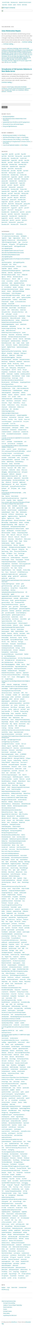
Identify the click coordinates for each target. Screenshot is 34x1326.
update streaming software (8, 1197)
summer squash (5, 1120)
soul (19, 1085)
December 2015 (13, 216)
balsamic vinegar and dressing (9, 328)
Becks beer (26, 334)
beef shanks (27, 338)
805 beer (9, 276)
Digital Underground (6, 484)
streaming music (5, 1116)
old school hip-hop (6, 882)
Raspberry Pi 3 (5, 958)
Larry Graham (19, 734)
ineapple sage (16, 684)
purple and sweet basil (14, 942)
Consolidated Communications (14, 433)
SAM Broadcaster (6, 1006)
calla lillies (4, 394)
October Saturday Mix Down (8, 880)
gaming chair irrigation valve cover (10, 574)
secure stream (5, 1038)
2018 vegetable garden (7, 246)
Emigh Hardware (13, 522)
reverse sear (23, 979)
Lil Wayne (28, 758)
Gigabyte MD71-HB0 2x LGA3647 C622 (11, 596)
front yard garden (6, 565)
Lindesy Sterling (17, 760)
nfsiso (9, 869)
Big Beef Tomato (11, 347)
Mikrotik (3, 816)
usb (10, 1201)
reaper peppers (16, 963)
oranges (16, 892)
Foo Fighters (9, 553)
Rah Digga (11, 950)
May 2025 (4, 162)
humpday (4, 670)
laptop (10, 732)
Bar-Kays (20, 328)
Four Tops (10, 555)
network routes (5, 867)
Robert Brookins (18, 983)
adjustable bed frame (19, 283)
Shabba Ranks (5, 1050)
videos (3, 1213)
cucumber (4, 457)
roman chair (14, 994)
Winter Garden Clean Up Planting (20, 1246)
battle (28, 328)
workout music (5, 1255)
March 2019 (23, 197)
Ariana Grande (5, 301)
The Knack (19, 1158)
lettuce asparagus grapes (8, 754)
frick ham (27, 559)
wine (10, 1246)
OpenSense (4, 890)
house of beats (13, 652)
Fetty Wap (18, 543)
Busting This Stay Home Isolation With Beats (12, 386)
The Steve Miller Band (7, 1162)
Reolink (3, 979)
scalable (22, 1022)
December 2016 (5, 212)
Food (15, 553)
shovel (22, 1054)
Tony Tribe (11, 1178)
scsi (10, 62)
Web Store (24, 4)
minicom (9, 820)
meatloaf (24, 791)
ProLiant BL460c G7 (15, 938)
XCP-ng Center (5, 1257)
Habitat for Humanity (6, 625)
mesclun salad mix (22, 799)
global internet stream (7, 598)
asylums (3, 310)
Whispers (4, 1234)
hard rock (13, 629)
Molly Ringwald (5, 830)
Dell (20, 476)
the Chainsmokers (14, 1154)
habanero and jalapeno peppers (9, 623)
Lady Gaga (10, 728)
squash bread (12, 1098)
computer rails (24, 431)
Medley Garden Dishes (16, 793)
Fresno (12, 559)
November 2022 (14, 174)
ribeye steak (4, 981)
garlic (22, 583)
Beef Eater (4, 336)
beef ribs (15, 338)
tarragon (26, 1143)
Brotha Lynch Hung (6, 378)
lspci (7, 772)
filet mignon (4, 547)
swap (24, 1125)
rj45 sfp (7, 983)
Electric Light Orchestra (7, 520)
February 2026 (18, 156)
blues (3, 367)
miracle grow (14, 822)
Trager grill (16, 1184)
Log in (8, 1287)
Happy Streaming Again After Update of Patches (13, 627)
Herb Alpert (22, 633)
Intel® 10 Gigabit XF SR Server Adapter (18, 688)
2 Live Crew (25, 242)
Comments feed (22, 1287)
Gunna (21, 617)
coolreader (9, 441)
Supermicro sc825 (6, 1125)
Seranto (7, 1044)
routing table (13, 996)
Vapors (19, 1205)
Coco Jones (26, 421)
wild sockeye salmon (24, 1236)
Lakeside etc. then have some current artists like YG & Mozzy (16, 730)
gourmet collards (6, 602)
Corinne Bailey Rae (18, 441)
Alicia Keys (20, 287)
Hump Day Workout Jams (20, 668)
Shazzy (26, 1050)
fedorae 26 (4, 541)
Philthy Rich (25, 911)
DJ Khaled (4, 488)
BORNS (3, 374)
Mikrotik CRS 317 (11, 816)
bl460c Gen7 (12, 355)
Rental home (10, 977)
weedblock (4, 1230)
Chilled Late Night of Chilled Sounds (10, 413)
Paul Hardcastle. (5, 907)
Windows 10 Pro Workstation (16, 1240)
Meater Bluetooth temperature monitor (11, 791)
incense (3, 684)
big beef (4, 347)
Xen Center (27, 1257)
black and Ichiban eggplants (8, 357)
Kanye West (18, 713)
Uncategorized (11, 1195)
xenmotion (4, 1259)
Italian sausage (5, 697)
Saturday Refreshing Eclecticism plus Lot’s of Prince (14, 1020)
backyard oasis (24, 320)
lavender (18, 743)
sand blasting (27, 1008)
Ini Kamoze (24, 684)
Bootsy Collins (25, 371)
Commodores (13, 429)
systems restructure (17, 1141)
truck (22, 1189)
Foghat (3, 553)
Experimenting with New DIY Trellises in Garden (13, 528)
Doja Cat (8, 496)
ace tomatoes (10, 281)
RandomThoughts (25, 954)
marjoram (4, 783)
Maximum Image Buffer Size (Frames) (20, 787)
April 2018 (4, 203)
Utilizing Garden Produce (7, 1203)
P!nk (13, 898)
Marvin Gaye (15, 785)
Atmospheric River (6, 312)
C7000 (13, 388)
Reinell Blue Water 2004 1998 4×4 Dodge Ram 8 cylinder (15, 971)
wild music (4, 1236)
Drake (14, 500)
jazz (12, 705)
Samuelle (10, 1008)
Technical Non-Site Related (21, 59)
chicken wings (5, 409)
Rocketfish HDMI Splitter (7, 989)
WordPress (4, 1251)
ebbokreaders (23, 512)
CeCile (18, 396)
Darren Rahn (17, 463)
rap (2, 956)
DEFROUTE (11, 474)
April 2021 (22, 185)
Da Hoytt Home (5, 2)
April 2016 (10, 214)
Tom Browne (20, 1172)
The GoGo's (13, 1158)
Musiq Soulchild (5, 859)
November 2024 (22, 164)
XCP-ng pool (13, 1257)
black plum (15, 359)
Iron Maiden (8, 694)
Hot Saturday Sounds (7, 650)
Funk (14, 570)
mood (13, 836)
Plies (7, 921)
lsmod (3, 772)
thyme (29, 1168)
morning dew (5, 839)
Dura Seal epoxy (23, 506)
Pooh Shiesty (22, 923)
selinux (28, 1042)
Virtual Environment (6, 1215)
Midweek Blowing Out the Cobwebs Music (11, 810)
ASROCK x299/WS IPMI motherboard (10, 305)
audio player (9, 314)
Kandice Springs (5, 713)
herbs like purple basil (7, 635)
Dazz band (10, 467)
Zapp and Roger (13, 1273)
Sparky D (18, 1089)
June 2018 (17, 201)
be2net (24, 332)
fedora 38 (23, 537)
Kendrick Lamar (5, 719)
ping (12, 915)
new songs (4, 869)
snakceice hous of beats (13, 1073)
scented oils (16, 1025)
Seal (17, 1030)
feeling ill (11, 541)
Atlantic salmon (15, 310)
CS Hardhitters (25, 455)
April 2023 (25, 170)
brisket (28, 376)
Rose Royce (21, 994)
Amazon (9, 291)
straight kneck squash (7, 1114)
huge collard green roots (21, 666)
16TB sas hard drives (22, 240)
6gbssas (4, 276)
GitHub (27, 596)
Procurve (24, 936)
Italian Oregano (25, 694)
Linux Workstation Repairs (11, 31)
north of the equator (15, 874)
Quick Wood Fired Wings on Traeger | (12, 137)
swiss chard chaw (18, 1135)
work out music (21, 1251)
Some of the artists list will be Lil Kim (10, 1083)
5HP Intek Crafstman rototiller (9, 274)
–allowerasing (19, 234)
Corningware (20, 443)
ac (22, 278)
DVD (9, 508)
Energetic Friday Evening (7, 524)
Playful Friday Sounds (22, 917)
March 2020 (17, 193)
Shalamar (12, 1050)
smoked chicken (14, 1069)
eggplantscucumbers (13, 516)
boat (7, 367)
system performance (6, 1137)
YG (29, 1269)
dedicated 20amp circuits (14, 472)
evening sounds (5, 526)
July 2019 (4, 197)
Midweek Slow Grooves (7, 812)
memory (13, 795)
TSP (2, 1191)
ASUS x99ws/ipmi (22, 307)
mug (18, 845)
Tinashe (9, 1172)
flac (27, 549)
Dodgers (24, 488)
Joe (27, 705)
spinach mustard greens (7, 1094)
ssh (6, 1100)
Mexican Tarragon (18, 801)
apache (28, 295)
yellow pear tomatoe (21, 1267)
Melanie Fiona (27, 793)
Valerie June (13, 1205)
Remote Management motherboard (18, 975)
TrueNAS (27, 1189)
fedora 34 (10, 537)
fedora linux (11, 539)
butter (25, 386)
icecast (13, 676)
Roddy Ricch (13, 991)
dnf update (13, 488)
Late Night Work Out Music (8, 743)
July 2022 (21, 177)
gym (29, 619)
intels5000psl (5, 688)
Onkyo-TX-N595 (16, 888)
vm (2, 1220)
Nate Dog (20, 861)
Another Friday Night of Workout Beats (11, 295)
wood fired (12, 1249)
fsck (12, 568)
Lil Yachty (4, 760)
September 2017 (5, 207)
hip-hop (25, 637)
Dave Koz (4, 467)
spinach (27, 1092)
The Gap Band (5, 1158)
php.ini (3, 913)
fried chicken (15, 563)
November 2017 (14, 205)
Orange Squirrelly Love (7, 892)
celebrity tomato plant (7, 398)
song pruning (23, 1083)
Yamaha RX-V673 (25, 1261)
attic (26, 312)
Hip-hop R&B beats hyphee (16, 639)
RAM (23, 952)
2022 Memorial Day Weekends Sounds (11, 254)
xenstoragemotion (6, 1261)
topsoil (9, 1180)
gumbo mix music (6, 617)
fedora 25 (12, 534)
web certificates (8, 1226)
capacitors (16, 394)
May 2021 (16, 185)
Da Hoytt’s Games (7, 1311)
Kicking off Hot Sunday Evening (22, 719)
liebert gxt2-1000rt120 (7, 758)
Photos (19, 4)
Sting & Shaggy (26, 1110)
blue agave (4, 365)
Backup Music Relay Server (8, 320)
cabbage (26, 390)
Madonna (27, 777)
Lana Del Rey (5, 732)
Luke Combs (13, 772)
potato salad (12, 932)
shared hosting (19, 1050)
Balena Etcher (11, 50)
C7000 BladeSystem (17, 390)
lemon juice (11, 750)
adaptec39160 (23, 281)
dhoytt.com (8, 482)
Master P (4, 787)
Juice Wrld (23, 709)
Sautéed (17, 1022)
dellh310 (4, 478)
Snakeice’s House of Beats (25, 2)
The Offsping (16, 1160)
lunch (18, 772)
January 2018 (27, 203)
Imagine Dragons (9, 679)
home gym (20, 641)
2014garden (4, 244)
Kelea (10, 717)
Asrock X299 (11, 303)
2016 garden (12, 244)
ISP (19, 694)
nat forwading (13, 861)
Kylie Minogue (22, 725)
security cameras (14, 1038)
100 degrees (24, 236)
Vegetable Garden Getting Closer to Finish (11, 1209)
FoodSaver (4, 555)
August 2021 (22, 183)
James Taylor (22, 701)
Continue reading (9, 44)
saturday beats (5, 1016)
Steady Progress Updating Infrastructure (11, 1106)
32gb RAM (4, 268)
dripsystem (20, 500)
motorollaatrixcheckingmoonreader (17, 841)
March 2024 (10, 168)
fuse (3, 572)
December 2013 (5, 224)
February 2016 (24, 214)
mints (8, 822)
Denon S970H (25, 478)
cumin (18, 457)
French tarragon (5, 559)
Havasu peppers (5, 631)
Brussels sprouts (5, 382)
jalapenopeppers (6, 701)
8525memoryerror (6, 278)
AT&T (8, 310)
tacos (6, 1143)
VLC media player (25, 1218)
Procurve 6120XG (6, 938)
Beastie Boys (19, 334)
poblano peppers (6, 923)
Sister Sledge (12, 1058)
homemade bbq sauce (7, 645)
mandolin (15, 779)
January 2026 (27, 156)
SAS (7, 62)
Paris (23, 900)
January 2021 (20, 187)
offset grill (19, 880)
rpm (27, 996)
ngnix (18, 869)
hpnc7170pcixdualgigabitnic (8, 664)
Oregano (4, 894)
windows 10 (4, 1240)
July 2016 (22, 212)
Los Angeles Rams (6, 770)
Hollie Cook (14, 641)
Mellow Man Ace (5, 795)
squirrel (27, 1098)
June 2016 (28, 212)
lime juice (10, 760)
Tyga (3, 1195)
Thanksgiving (11, 1149)
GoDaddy (16, 598)
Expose (3, 530)
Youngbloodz (23, 1271)
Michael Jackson (16, 803)
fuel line (20, 568)
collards (22, 427)
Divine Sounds (5, 486)
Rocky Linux (17, 989)
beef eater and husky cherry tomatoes (17, 336)
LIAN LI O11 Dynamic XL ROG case (21, 54)
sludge (3, 1065)
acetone (16, 281)
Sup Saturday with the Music (15, 1123)
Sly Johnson (13, 1065)
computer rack (16, 431)
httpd (28, 664)
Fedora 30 (25, 534)
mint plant (27, 820)
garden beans (24, 576)
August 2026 (4, 154)
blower (22, 363)
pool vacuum (26, 925)
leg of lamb (15, 746)
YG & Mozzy (4, 1271)
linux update (23, 764)
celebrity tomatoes (18, 398)
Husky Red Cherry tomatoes (8, 672)
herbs (28, 633)
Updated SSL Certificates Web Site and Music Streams (14, 1199)
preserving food (5, 936)
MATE (8, 787)
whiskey (25, 1232)
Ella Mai (28, 520)
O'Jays (25, 878)
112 (28, 238)
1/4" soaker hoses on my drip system (10, 236)
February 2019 (5, 199)
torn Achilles (15, 1180)
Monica (23, 834)
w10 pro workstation (6, 1222)
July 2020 (21, 191)
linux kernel (4, 764)
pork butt (4, 929)
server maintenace (25, 1046)
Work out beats (12, 1251)
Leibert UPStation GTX (7, 748)
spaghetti (12, 1089)
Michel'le (4, 805)
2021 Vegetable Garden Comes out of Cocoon (12, 250)
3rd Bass (16, 268)
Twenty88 (25, 1193)
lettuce (19, 752)
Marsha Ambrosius (6, 785)
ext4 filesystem (10, 530)
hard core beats (5, 629)
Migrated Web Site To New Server (9, 814)
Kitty (11, 723)
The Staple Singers (25, 1160)
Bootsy (19, 371)
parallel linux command (7, 900)
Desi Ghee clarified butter (19, 480)
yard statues (16, 1263)
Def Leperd (24, 472)
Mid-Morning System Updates (20, 805)
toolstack (4, 1180)
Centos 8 (24, 400)
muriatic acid (5, 847)
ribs (10, 981)
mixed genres (5, 824)
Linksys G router (15, 762)
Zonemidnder (13, 1275)
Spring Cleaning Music (20, 1094)
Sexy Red (15, 1048)
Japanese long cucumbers (16, 703)
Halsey (21, 625)
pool (9, 925)
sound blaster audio (6, 1087)
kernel (12, 719)
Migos (15, 812)
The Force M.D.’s (16, 1156)
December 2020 (5, 189)
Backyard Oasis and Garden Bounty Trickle (12, 322)
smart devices (5, 1067)
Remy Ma (4, 977)
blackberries (12, 361)
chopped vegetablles (22, 415)
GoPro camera (5, 600)
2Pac (10, 264)
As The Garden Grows (20, 301)
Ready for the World (6, 963)
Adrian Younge (5, 285)
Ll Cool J (24, 766)
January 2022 (5, 181)
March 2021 (4, 187)
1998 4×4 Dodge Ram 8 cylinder (9, 242)
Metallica (10, 801)
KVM (16, 725)
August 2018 (4, 201)
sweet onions (21, 1127)
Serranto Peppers (15, 1046)
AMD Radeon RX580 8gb (12, 48)
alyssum (3, 291)
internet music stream (7, 692)
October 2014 (5, 220)
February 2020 (24, 193)
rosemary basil (5, 996)
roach (11, 983)
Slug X (7, 1065)
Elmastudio (28, 1322)
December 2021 (13, 181)
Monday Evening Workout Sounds (9, 832)
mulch (21, 845)
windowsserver (26, 1244)
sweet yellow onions (25, 1131)
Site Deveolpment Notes (23, 1058)
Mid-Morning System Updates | (10, 135)
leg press (22, 746)
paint (16, 898)
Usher (24, 1201)
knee (28, 723)
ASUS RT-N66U (12, 307)
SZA (24, 1141)
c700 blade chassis (6, 388)
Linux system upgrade (14, 764)
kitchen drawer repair (25, 721)
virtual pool (15, 1215)
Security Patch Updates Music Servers (10, 1040)
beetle (18, 343)
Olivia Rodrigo (25, 882)
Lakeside (17, 728)
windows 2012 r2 (6, 1242)
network (4, 865)
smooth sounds (21, 1071)
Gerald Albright (5, 590)
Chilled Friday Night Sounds (8, 411)
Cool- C (3, 441)
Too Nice (18, 1178)
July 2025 (21, 160)
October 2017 (23, 205)
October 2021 (5, 183)
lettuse (16, 754)
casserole (4, 396)
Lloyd (29, 766)
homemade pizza (18, 645)
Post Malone (5, 932)
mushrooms (12, 847)
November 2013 (14, 224)
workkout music (25, 1253)
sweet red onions (6, 1131)
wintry (3, 1249)
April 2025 (10, 162)
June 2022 (26, 177)
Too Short (24, 1178)
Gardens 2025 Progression (8, 583)
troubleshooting (15, 1189)
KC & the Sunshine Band (7, 715)
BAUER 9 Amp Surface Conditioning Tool (11, 332)
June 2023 (13, 170)
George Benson (5, 588)
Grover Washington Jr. (21, 612)
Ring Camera (27, 981)
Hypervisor (18, 672)
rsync (3, 998)
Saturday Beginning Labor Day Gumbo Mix (20, 1016)
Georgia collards (23, 588)
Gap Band (4, 576)
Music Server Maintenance (23, 849)
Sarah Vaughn (20, 1010)
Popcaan (21, 927)
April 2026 (4, 156)
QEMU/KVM (4, 946)
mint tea (3, 822)
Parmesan (10, 903)
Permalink (14, 62)
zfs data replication (26, 1273)
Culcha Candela (11, 457)
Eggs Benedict (22, 516)
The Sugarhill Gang (18, 1162)
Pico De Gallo (21, 913)
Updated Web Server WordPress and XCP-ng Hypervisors (16, 122)
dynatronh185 (20, 508)
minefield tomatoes (24, 818)
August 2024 (22, 166)
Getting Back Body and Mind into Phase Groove (13, 592)
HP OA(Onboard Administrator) (9, 658)
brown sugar (15, 378)
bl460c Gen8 (20, 355)
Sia (2, 1056)
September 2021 (14, 183)
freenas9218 (25, 557)
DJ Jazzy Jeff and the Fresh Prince (17, 486)
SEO (3, 1044)
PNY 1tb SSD (10, 56)
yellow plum (4, 1269)
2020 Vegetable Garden (19, 246)
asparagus (4, 303)
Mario (28, 781)
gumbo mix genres (6, 614)
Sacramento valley (25, 1002)
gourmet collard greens (20, 600)
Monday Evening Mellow (8, 116)
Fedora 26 (19, 534)
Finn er (29, 547)
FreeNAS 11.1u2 (5, 557)
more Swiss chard (21, 836)
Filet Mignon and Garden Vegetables (17, 547)
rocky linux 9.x (5, 991)
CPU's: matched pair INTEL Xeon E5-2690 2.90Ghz (13, 451)
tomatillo (12, 1174)
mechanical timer (6, 793)
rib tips (29, 979)
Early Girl (4, 510)
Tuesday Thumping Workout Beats (13, 1191)
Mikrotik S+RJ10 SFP (6, 818)
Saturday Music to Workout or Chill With (11, 1018)
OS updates (15, 896)
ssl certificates (22, 1100)
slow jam (18, 1061)
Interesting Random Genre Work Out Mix (11, 690)
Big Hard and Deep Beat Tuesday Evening (11, 351)
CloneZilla (6, 90)
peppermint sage (17, 911)
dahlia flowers (10, 461)
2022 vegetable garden (7, 256)
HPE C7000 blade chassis (7, 662)
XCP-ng (29, 1255)
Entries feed (14, 1287)
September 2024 (14, 166)
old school (25, 880)
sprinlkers (25, 1096)
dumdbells (14, 506)
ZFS (19, 1273)
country (3, 449)
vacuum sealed (5, 1205)
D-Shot (23, 459)
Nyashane (19, 878)
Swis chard (19, 1133)
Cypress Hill (17, 459)
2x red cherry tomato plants (8, 266)
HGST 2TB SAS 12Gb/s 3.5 (13, 53)
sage (7, 1004)
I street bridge (25, 674)
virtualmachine (5, 1218)
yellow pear (15, 1265)
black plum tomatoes (25, 359)
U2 (6, 1195)
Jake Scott (16, 699)
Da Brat (3, 461)
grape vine (22, 604)
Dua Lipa (4, 506)
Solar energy (16, 1081)
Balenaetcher (13, 326)
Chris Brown (4, 417)
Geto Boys (12, 590)
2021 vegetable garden (7, 248)
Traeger (3, 1184)
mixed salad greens (6, 826)
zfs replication (5, 1275)
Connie (3, 433)
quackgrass (11, 946)
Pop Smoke (14, 927)
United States (20, 1195)
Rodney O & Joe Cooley (22, 991)
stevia (19, 1110)
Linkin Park (25, 760)
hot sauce (15, 650)
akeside (15, 287)
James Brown (14, 701)
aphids (18, 297)
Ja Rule (12, 697)
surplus (20, 1125)
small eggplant (21, 1065)
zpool (27, 1275)
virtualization (21, 90)
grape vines (4, 606)
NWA (14, 878)
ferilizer (25, 541)
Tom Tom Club (5, 1174)
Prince (19, 936)
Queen (17, 946)
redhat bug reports (6, 969)
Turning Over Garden (7, 1193)
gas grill (23, 586)
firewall (8, 549)
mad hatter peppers (6, 777)
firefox (3, 549)
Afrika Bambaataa (14, 285)
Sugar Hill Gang (19, 1116)
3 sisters (25, 266)
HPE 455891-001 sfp (21, 660)
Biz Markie (9, 353)
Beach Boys (4, 334)
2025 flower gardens (6, 262)
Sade (3, 1004)
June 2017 (26, 207)
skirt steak (4, 1061)
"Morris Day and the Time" (8, 234)
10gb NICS (4, 238)
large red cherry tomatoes (8, 734)
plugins (11, 921)
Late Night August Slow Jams (14, 739)
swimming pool (11, 1133)
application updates (6, 299)
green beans (5, 608)
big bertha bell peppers (22, 347)
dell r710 (25, 476)
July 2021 (4, 185)
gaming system (22, 574)
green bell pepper (13, 608)
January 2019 (13, 199)
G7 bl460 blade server (23, 572)
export (27, 528)
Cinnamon (4, 419)
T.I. (2, 1143)
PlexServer (25, 919)
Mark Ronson (20, 783)
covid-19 (9, 449)
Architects (15, 299)
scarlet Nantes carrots (7, 1025)
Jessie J (16, 705)
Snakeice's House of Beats (21, 1079)
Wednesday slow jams (17, 1228)
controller (4, 436)
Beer (14, 343)
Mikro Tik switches (23, 814)
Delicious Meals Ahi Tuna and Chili (10, 476)
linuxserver (14, 766)
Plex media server (11, 919)
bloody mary (16, 363)
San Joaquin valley (18, 1008)
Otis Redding (23, 896)
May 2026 (23, 154)
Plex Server (19, 919)
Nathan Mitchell (5, 863)
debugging (4, 472)
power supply (26, 932)
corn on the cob (11, 443)
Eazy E (13, 512)
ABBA (19, 278)
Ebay (17, 512)
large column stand (18, 732)
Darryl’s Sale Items (7, 1307)
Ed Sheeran (11, 514)
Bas (24, 328)
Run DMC (19, 1000)
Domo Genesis (14, 496)
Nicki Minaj (4, 872)
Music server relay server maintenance (11, 851)
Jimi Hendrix (22, 705)
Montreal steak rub (6, 836)
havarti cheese (20, 629)
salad (11, 1004)
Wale (27, 1224)
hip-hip (20, 637)
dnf (8, 488)
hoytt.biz (26, 654)
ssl (9, 1100)
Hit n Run (4, 641)
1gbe (19, 242)
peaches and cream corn (7, 909)
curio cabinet (24, 457)
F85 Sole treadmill (6, 532)
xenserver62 (27, 88)
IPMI (22, 692)
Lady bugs (4, 728)
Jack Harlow (18, 697)
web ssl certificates (6, 1228)
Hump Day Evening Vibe (7, 668)
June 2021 (10, 185)
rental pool (17, 977)
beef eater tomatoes (6, 338)
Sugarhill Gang (24, 1118)
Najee (7, 861)
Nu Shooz (24, 874)
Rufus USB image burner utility (21, 56)
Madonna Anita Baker (7, 779)
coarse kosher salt (17, 421)
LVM (5, 62)
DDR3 (19, 467)
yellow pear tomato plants (8, 1267)
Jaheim (10, 699)
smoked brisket (5, 1069)
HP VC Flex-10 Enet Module (24, 658)
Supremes (14, 1125)
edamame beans (19, 514)
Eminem (21, 522)
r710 (27, 948)
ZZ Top (14, 1277)
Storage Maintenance (15, 1112)
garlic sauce (16, 586)
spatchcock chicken (6, 1092)
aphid (13, 297)
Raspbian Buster (22, 958)
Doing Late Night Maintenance (10, 126)
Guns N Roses (15, 619)
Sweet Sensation (15, 1131)
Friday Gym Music (22, 561)
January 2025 (5, 164)
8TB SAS (14, 278)
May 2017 (4, 210)
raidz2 (21, 950)
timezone (4, 1172)
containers (25, 433)
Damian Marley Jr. (19, 461)
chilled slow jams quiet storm (8, 415)
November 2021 (22, 181)
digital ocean (22, 482)
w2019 (12, 1224)
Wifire (27, 1234)
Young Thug (16, 1271)
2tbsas (14, 264)
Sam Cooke (24, 1006)
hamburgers (27, 625)
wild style (4, 1238)
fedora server (27, 539)
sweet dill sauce (12, 1127)
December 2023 (5, 170)
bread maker (10, 374)
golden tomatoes (24, 598)
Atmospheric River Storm (18, 312)
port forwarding (20, 929)
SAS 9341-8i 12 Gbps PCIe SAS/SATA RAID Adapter (16, 57)
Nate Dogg (26, 861)
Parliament (4, 903)
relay (3, 973)
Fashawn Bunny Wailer (22, 532)
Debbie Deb (12, 470)
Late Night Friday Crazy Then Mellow (10, 741)
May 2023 (19, 170)
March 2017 (10, 210)
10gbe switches (16, 238)
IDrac (28, 676)
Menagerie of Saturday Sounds (9, 799)
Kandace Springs (24, 711)
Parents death (17, 900)
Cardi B (29, 394)
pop (3, 927)
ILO (2, 679)
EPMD (16, 524)
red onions (25, 967)
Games (14, 4)
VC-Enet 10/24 (19, 1207)
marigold (14, 781)
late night (4, 739)
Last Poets (26, 734)
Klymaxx (15, 723)
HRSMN (18, 664)
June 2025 (26, 160)
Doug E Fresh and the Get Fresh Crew (10, 498)
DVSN (13, 508)
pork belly (27, 927)
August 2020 (14, 191)
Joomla (28, 707)
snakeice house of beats (7, 1075)
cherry (17, 405)
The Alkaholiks (5, 1154)
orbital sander (23, 892)
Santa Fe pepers (11, 1010)
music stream (23, 855)
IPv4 (26, 692)
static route (12, 1104)
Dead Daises (5, 470)
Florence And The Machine (20, 551)
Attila (3, 314)
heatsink (4, 633)
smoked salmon (23, 1069)
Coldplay (22, 425)
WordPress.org (5, 1289)
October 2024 (5, 166)
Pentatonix (8, 911)
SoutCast (19, 1087)
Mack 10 (24, 774)
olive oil (14, 882)
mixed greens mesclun (15, 824)
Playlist (3, 919)
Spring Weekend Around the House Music (11, 1096)
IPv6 (3, 694)
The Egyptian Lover (6, 1156)
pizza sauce (4, 917)
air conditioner (7, 287)
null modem (4, 876)
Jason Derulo (26, 703)
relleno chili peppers (10, 973)
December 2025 (5, 158)
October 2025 (23, 158)
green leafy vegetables (24, 608)
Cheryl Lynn (4, 407)
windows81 (19, 1244)
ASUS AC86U (5, 307)
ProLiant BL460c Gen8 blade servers (10, 940)
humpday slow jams (12, 670)
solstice (23, 1081)
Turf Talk (25, 1191)
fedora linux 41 (18, 539)
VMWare (26, 90)
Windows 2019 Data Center (8, 1244)
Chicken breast (12, 407)
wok (7, 1249)
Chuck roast (20, 417)
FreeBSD (21, 555)
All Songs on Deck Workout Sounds (10, 289)
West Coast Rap (25, 1230)
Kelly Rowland (16, 717)
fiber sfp (16, 545)
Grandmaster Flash (19, 602)
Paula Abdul (13, 907)
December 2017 (5, 205)
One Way (4, 888)
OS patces (19, 894)
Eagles (26, 508)
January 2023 (20, 172)
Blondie (9, 363)
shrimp (27, 1054)
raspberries (15, 956)
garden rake (4, 578)
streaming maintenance (18, 1114)
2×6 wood (18, 266)
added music (5, 283)
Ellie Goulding (5, 522)
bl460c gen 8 (5, 355)
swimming (4, 1133)
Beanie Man (11, 334)
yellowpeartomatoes (14, 1269)
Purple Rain (11, 944)
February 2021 (12, 187)
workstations (13, 1255)
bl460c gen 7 (24, 353)
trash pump (4, 1187)
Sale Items (4, 4)
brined (23, 376)
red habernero (21, 965)
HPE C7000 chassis (19, 662)
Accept (3, 281)
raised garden (17, 952)
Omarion (4, 884)
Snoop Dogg (5, 1081)
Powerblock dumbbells (7, 934)
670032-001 (24, 274)
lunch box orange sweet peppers (9, 774)
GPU (12, 602)
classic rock (27, 419)
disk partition (24, 484)
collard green (15, 427)
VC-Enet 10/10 (11, 1207)
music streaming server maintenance (19, 857)
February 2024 (18, 168)
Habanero (20, 621)
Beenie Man (25, 341)
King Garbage (5, 721)
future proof (13, 572)
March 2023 (4, 172)
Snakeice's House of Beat (7, 1079)
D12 (27, 459)
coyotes (14, 449)
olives (19, 882)
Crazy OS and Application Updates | (11, 145)
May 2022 (4, 179)
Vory (16, 1220)
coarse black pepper (6, 421)
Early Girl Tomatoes (12, 510)
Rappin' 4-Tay (8, 956)
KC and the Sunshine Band (20, 715)
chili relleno (16, 409)
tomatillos (18, 1174)
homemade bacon (21, 643)
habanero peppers (23, 623)
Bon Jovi (25, 369)
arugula (12, 301)
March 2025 (17, 162)
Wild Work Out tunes (12, 1238)
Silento (6, 1056)
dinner (17, 484)
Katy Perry (24, 713)
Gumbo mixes (15, 617)
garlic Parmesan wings (7, 586)
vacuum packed (18, 1203)
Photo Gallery (6, 1313)
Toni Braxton (5, 1178)
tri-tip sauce (27, 1187)
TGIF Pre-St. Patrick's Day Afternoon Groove (16, 1147)
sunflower (24, 1120)
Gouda (11, 600)
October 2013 (23, 224)
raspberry (22, 956)
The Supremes (5, 1164)
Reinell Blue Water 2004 (22, 969)
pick (15, 913)
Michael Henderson (6, 803)
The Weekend (13, 1164)
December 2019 (5, 195)
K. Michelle (16, 711)
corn (25, 441)
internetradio (16, 692)
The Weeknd (21, 1164)
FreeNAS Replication (15, 557)
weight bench (17, 1230)
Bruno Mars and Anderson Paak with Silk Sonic (12, 380)
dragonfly (9, 500)
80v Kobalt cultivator (18, 276)
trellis (10, 1187)
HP (2, 656)
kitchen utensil (5, 723)
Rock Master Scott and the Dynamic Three (11, 987)
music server (12, 849)
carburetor (23, 394)
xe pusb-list (20, 1257)
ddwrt (23, 467)
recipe (23, 963)
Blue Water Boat (19, 365)
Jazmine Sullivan (5, 705)
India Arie (9, 684)
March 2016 (17, 214)
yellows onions (23, 1269)
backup (23, 318)
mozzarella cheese (6, 845)
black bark (19, 357)
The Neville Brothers (6, 1160)
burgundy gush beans (25, 382)
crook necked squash (19, 453)
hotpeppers (22, 650)
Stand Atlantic (5, 1104)
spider (22, 1092)
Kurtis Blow (10, 725)
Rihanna (21, 981)
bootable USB (12, 371)
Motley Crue (4, 841)
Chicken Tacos (20, 407)
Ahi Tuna (29, 285)
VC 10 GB (4, 1207)
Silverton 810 (5, 1058)
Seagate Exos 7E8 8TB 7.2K (8, 1030)
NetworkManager (24, 867)
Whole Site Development (18, 88)
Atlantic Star (23, 310)
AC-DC (26, 278)
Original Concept (11, 894)
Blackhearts (19, 361)
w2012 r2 (20, 1222)
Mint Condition (19, 820)
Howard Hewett (19, 654)
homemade (13, 643)
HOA (8, 641)
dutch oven (4, 508)
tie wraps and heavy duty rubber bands (11, 1170)
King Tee (12, 721)
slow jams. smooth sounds (21, 1063)
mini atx (3, 820)
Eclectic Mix (4, 514)
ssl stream (14, 1102)
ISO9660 (15, 694)
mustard (13, 859)
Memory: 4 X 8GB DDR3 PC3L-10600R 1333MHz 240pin (14, 797)
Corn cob (4, 443)
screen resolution (25, 1025)
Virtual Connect (10, 1213)
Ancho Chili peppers (16, 293)
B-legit (28, 316)
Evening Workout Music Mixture (18, 526)
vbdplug (24, 1205)
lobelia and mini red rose (7, 768)
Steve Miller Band (12, 1110)
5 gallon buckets (26, 270)
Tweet (19, 1193)
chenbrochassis (11, 405)
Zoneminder (21, 1275)
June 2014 (18, 220)
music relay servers (21, 847)
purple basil (24, 942)
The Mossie (26, 1158)
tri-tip (21, 1187)
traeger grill (9, 1184)
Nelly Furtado (25, 863)
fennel (15, 541)
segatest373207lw (12, 1042)
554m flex (10, 272)
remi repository (20, 973)
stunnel (12, 1116)
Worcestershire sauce (22, 1249)
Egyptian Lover (10, 518)
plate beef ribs (12, 917)
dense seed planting (6, 480)
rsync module (9, 998)
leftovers (4, 746)
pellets (3, 911)
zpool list (4, 1277)
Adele (10, 283)
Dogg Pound (5, 490)
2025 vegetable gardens (18, 262)
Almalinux (27, 289)
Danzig (10, 463)
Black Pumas (5, 361)
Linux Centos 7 (24, 762)
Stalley (25, 1102)
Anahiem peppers (6, 293)
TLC (14, 1172)
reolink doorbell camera (12, 979)
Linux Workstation (6, 766)
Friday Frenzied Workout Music (9, 561)
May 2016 (4, 214)
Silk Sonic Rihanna (20, 1056)
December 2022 (5, 174)
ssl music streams (6, 1102)
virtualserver (4, 88)
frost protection (5, 568)
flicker (11, 551)
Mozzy (13, 845)
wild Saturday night (12, 1236)
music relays (4, 849)
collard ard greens (6, 427)
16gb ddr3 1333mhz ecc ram (8, 240)
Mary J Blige (22, 785)
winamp (27, 1238)
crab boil (28, 451)
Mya (17, 859)
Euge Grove (21, 524)
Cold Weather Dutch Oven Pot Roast (10, 425)
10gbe (9, 238)
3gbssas (10, 268)
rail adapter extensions (7, 952)
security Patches (24, 1040)
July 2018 (11, 201)
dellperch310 (17, 478)
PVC (22, 944)
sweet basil (4, 1127)
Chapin (10, 402)
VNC (12, 1220)
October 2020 (23, 189)
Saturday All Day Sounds (20, 1014)
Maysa (3, 789)
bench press (9, 345)
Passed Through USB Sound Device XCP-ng (12, 905)
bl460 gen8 (16, 353)
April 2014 (24, 220)
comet (26, 427)
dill (13, 484)
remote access (5, 975)
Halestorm (15, 625)
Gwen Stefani (23, 619)
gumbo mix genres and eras (18, 614)
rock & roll (4, 985)
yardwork (23, 1263)
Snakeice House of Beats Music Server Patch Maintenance (15, 1077)
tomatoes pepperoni (6, 1176)
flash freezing (5, 551)
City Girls (20, 419)
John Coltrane (14, 707)
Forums (10, 4)
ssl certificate (14, 1100)
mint (14, 820)
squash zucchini (20, 1098)
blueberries (27, 365)
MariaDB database (6, 781)
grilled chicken (26, 610)
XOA (13, 1261)
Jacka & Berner (25, 697)
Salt (15, 1004)
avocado (15, 314)
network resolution (22, 865)
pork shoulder (11, 929)
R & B (19, 948)
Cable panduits (15, 392)
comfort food (5, 429)
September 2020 (5, 191)
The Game (24, 1156)
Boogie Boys (5, 371)
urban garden (5, 1201)
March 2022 (17, 179)
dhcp (3, 482)
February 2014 (12, 222)
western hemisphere (6, 1232)
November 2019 (14, 195)
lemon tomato (5, 752)
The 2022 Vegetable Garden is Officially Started (13, 1151)
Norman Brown (5, 874)
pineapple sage (5, 915)
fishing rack (14, 549)
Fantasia (14, 532)
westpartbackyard (17, 1232)
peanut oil (17, 909)
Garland (18, 583)
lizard (19, 766)
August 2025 (14, 160)
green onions (5, 610)
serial (12, 1044)
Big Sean (25, 351)
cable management (6, 392)
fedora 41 (4, 539)
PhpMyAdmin (10, 913)
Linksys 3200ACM (6, 762)
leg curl (9, 746)
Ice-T (9, 676)
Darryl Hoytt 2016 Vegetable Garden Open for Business (15, 465)
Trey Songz (15, 1187)
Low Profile (14, 770)
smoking (14, 1071)
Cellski (3, 400)
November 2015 (22, 216)
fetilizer (13, 543)
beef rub (21, 338)
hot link (23, 648)
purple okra (4, 944)
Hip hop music (13, 637)
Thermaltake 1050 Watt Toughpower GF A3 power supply (15, 60)
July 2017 (21, 207)
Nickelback (23, 869)
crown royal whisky (16, 455)
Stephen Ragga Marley (24, 1108)
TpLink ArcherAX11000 (25, 1180)
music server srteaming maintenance (10, 853)
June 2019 (10, 197)
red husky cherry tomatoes (15, 967)
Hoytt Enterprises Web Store (10, 1315)
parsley (16, 903)
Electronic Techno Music (19, 520)
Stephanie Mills (5, 1108)
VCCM (29, 60)
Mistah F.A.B (22, 822)
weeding (10, 1230)
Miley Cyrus (15, 818)
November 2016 (14, 212)
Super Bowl (26, 1123)
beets (3, 345)
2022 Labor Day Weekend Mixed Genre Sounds (13, 252)
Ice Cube (4, 676)
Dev (27, 480)
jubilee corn (16, 709)
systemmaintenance (6, 1141)
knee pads (4, 725)
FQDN (16, 555)
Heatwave (9, 633)
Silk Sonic (12, 1056)
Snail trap (4, 1073)
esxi (10, 90)
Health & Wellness (19, 631)
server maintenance (6, 1048)
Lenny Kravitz (13, 752)
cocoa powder (5, 423)
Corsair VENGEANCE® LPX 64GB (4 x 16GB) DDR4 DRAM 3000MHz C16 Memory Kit (17, 51)
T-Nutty (29, 1141)
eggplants (4, 516)
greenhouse (18, 610)
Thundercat (12, 1168)
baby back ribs (5, 318)
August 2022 (14, 177)
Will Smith (21, 1238)
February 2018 (18, 203)
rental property (25, 977)
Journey (10, 709)
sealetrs (21, 1030)
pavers (19, 907)
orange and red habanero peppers (17, 890)
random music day (14, 954)
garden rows (12, 578)
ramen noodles (5, 954)
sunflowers (4, 1123)
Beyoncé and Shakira (24, 345)
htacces (23, 664)
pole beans (14, 923)
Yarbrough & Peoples (7, 1263)
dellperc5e (9, 478)
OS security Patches (6, 896)
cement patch (17, 400)
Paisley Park (22, 898)
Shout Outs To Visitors (7, 1054)
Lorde (24, 768)
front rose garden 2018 (24, 563)
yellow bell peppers (6, 1265)
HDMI (12, 631)
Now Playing (22, 135)
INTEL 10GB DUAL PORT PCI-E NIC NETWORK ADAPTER (14, 686)
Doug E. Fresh (24, 498)
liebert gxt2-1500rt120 (19, 758)
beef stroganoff (5, 341)
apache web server (6, 297)
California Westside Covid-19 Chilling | (12, 139)
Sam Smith (4, 1008)
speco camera (15, 1092)
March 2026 (11, 156)
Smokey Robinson (6, 1071)
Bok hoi (19, 369)
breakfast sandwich (25, 374)
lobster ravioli (18, 768)
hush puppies (22, 670)
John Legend (22, 707)
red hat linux (4, 967)
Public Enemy (23, 940)
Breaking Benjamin (6, 376)
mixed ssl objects (16, 826)
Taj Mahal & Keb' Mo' (14, 1143)
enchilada (26, 522)
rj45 (2, 983)
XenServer (4, 91)
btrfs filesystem (18, 50)
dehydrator (18, 474)
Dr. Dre (3, 500)
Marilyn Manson (22, 781)
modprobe (21, 828)
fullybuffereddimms (6, 570)
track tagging (25, 1182)
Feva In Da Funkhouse (7, 545)
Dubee (9, 506)
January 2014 (20, 222)
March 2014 (4, 222)
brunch (21, 378)
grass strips (15, 606)
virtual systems (22, 1215)
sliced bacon (11, 1061)
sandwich (4, 1010)
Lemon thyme (19, 750)
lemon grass (4, 750)
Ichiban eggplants (21, 676)
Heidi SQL (15, 633)
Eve (26, 524)
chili (11, 409)
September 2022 (5, 177)
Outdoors (4, 898)
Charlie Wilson (16, 402)
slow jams (23, 1061)
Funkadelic (19, 570)
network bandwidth (11, 865)
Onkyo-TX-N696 (25, 888)
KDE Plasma (4, 717)
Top (3, 1323)
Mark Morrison (11, 783)
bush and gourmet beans (7, 384)
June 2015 (17, 218)
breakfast (16, 374)
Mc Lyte (8, 789)
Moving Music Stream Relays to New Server (12, 843)
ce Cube (14, 396)
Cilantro (27, 417)
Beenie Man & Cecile (6, 343)
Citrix (15, 419)
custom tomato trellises (7, 459)
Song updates (13, 1085)
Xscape (17, 1261)
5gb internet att (17, 272)
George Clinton (14, 588)
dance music (5, 463)
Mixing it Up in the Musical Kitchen (9, 828)
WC (2, 1226)
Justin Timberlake (6, 711)
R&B (23, 948)
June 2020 (26, 191)
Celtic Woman (9, 400)
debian (18, 470)
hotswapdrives (5, 652)
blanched (4, 363)
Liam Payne (4, 756)
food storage (21, 553)
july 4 (28, 709)
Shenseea (4, 1052)
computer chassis (22, 429)
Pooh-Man (4, 925)
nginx (14, 869)
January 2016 (5, 216)
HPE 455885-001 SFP (10, 660)
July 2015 (11, 218)
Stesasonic (4, 1110)
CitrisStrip (10, 419)
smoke (28, 1067)
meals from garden (16, 789)
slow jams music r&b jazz (7, 1063)
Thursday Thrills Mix (21, 1168)
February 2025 (24, 162)
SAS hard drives (5, 1014)
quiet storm (4, 948)
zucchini (9, 1277)
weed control (27, 1228)
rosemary (27, 994)
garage (9, 576)
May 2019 (16, 197)
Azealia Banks (22, 316)
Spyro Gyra (4, 1098)
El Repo (17, 518)
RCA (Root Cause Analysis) (19, 960)
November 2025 (14, 158)
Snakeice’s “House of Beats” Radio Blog (12, 1305)
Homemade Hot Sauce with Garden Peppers (13, 124)
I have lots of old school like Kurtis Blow (11, 674)
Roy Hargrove (21, 996)
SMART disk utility (10, 59)
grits (3, 612)
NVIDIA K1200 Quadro (14, 876)
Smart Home (23, 1067)
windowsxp (4, 1246)
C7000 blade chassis (6, 390)
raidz (17, 950)
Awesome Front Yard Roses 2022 (9, 316)
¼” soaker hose (21, 1277)
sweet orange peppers (7, 1129)
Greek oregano (23, 606)
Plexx (3, 921)
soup (14, 1087)
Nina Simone (11, 872)
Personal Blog (14, 2)
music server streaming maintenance (10, 855)
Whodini (10, 1234)
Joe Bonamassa (5, 707)
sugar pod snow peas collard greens (10, 1118)
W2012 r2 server (5, 1224)
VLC (18, 1218)
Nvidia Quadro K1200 (7, 878)
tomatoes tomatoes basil (19, 1176)
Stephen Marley (14, 1108)
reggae (14, 969)
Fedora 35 (16, 537)
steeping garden (26, 1106)
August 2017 (14, 207)
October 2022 (23, 174)
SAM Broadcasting (16, 1006)
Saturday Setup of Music (7, 1022)
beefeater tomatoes (15, 341)
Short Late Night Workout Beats (22, 1052)
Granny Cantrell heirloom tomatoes (10, 604)
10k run (23, 238)
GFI (26, 592)
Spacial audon (5, 1089)
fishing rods (21, 549)
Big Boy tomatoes (6, 349)
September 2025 (5, 160)
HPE (2, 660)
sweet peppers (17, 1129)
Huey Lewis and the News (8, 666)
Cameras (10, 394)
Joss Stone (4, 709)
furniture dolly (26, 570)
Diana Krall (15, 482)
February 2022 (24, 179)
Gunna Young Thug (6, 619)
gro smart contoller (9, 612)
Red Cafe (4, 965)
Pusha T (17, 944)
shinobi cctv (10, 1052)
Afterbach (22, 285)
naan (3, 861)
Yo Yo (10, 1271)
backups (18, 320)
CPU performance (22, 449)
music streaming (5, 857)
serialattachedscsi (19, 1044)
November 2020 (14, 189)
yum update (4, 1273)
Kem (22, 717)
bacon (17, 324)
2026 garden (5, 264)
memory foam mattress (22, 795)
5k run (18, 274)
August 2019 (23, 195)
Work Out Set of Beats (7, 1253)
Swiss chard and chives (7, 1135)
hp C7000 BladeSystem (10, 656)
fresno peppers (19, 559)
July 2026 (11, 154)
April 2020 (10, 193)
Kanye (12, 713)
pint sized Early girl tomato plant (21, 915)
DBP (15, 467)
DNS (19, 488)
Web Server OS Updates (19, 1226)
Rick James (14, 981)
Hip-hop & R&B (5, 639)
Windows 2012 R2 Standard (17, 1242)
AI (2, 287)
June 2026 (17, 154)
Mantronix (22, 779)
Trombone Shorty (6, 1189)
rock (25, 983)
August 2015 (4, 218)
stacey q (20, 1102)
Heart (26, 631)
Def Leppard (5, 474)
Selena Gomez (21, 1042)
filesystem (21, 545)
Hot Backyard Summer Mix (8, 648)
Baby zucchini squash (15, 318)
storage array (5, 1112)
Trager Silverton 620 (25, 1184)
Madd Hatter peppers (18, 777)
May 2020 (4, 193)
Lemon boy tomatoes (25, 748)
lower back (21, 770)
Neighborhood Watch (16, 863)
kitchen (17, 721)
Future (6, 572)
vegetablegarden (16, 1211)
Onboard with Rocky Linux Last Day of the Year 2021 (14, 886)
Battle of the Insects (10, 330)
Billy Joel (4, 353)
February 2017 (18, 210)
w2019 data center (20, 1224)
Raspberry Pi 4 (13, 958)
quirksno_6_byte (12, 948)
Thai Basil (4, 1149)
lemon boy (16, 748)
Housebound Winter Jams (8, 654)
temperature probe (23, 1145)
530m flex (4, 272)
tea (2, 1145)
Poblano (24, 921)
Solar (10, 1081)
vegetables (24, 1211)
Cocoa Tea (12, 423)
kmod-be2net (22, 723)
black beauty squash (6, 359)
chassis (23, 402)
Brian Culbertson (16, 376)
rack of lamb (5, 950)
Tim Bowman (25, 1170)
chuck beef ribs (12, 417)
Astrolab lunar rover (25, 305)
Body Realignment (6, 369)
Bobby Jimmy (13, 367)
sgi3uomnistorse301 (23, 1048)
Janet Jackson (5, 703)
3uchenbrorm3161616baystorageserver (11, 270)
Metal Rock (4, 801)
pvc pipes (27, 944)
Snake (22, 1073)
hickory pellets (5, 637)
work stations (17, 1253)
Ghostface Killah (5, 594)
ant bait (23, 295)
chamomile (4, 402)
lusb (20, 774)
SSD (3, 1100)
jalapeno (22, 699)
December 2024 (13, 164)
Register (3, 1287)
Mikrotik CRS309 (20, 816)
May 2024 (4, 168)
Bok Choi (14, 369)
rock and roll (11, 985)
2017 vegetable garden (22, 244)
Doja (3, 496)
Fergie (20, 541)
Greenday (11, 610)
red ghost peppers (12, 965)
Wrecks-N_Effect (22, 1255)
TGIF (3, 1147)
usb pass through (17, 1201)
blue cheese (11, 365)
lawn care (23, 743)
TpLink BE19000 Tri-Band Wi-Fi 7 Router (11, 1182)
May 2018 (23, 201)
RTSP (15, 998)
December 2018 (21, 199)
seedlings (4, 1042)
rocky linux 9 (25, 989)
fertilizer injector (5, 543)
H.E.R (15, 621)
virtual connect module (20, 1213)
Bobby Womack (21, 367)
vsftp (20, 1220)
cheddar (4, 405)
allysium (22, 289)
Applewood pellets (26, 297)
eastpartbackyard (6, 512)
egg (26, 514)
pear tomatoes (24, 909)
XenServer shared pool (13, 1259)
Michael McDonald (26, 803)
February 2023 (12, 172)
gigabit (12, 594)
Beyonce (15, 345)
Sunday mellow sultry (16, 1120)
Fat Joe (3, 534)
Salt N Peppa (20, 1004)
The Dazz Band (23, 1154)
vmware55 (10, 88)
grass (10, 606)
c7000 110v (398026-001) (23, 388)
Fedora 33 (4, 537)
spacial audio (26, 1087)
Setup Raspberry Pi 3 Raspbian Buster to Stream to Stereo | (17, 141)
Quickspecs (23, 946)
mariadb (28, 779)
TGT (29, 1147)
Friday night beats (6, 563)
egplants (4, 518)
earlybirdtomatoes (22, 510)
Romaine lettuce (5, 994)
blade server (27, 361)
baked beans (23, 324)
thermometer (5, 1168)
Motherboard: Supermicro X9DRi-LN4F (19, 839)
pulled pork (4, 942)
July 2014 (12, 220)
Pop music (7, 927)
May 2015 (23, 218)
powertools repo (18, 934)
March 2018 (11, 203)
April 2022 (10, 179)
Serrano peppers (6, 1046)
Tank (22, 1143)
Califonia (23, 392)
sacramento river (15, 1002)
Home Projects (10, 87)
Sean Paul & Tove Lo (6, 1032)
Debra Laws (24, 470)
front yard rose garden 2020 (18, 565)
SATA (12, 1014)
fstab (15, 568)
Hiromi (26, 639)
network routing (14, 867)
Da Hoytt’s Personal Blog (9, 1303)
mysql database (23, 859)
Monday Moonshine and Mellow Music (11, 834)
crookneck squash (6, 455)
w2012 (14, 1222)
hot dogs (18, 648)
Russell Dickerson (6, 1002)
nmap (25, 872)
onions (9, 888)
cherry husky (24, 405)
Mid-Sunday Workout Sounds (8, 808)
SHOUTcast (16, 1054)
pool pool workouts (17, 925)
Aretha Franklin (22, 299)
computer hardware (6, 431)
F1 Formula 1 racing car (20, 530)
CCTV (9, 396)
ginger (22, 596)
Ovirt (9, 898)
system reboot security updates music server (12, 1139)
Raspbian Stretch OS (6, 960)
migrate (21, 812)
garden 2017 (16, 576)
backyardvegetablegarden (8, 324)
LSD (26, 770)
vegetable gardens (6, 1211)
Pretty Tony (13, 936)
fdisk (8, 534)
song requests (5, 1085)
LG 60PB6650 (23, 754)
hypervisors (26, 672)
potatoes (19, 932)
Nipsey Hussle (19, 872)
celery (25, 398)
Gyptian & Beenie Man (7, 621)
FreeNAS (13, 90)
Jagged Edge (5, 699)
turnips (15, 1193)
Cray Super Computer (7, 453)
